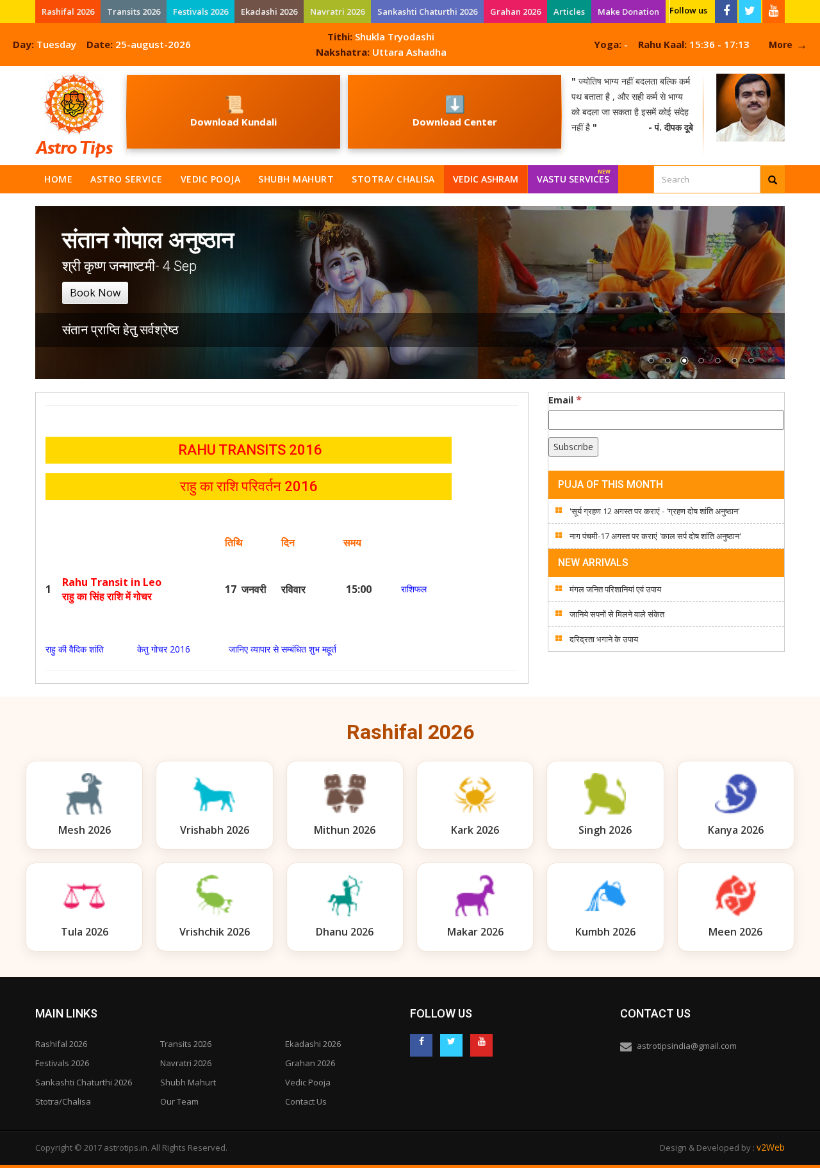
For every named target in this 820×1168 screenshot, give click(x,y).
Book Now (95, 293)
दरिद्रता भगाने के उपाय (604, 639)
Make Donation (628, 11)
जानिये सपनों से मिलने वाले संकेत (617, 614)
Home (58, 179)
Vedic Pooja (211, 179)
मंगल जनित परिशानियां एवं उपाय (615, 589)
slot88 (13, 73)
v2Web (771, 1147)
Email (565, 400)
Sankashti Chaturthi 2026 (427, 11)
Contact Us (306, 1101)
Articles (569, 11)
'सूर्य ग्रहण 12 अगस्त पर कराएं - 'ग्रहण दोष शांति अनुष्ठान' (655, 511)
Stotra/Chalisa (63, 1101)
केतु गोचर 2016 (163, 649)
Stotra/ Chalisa (393, 179)
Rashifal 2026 (68, 11)
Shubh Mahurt (296, 179)
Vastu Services (574, 176)
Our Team (179, 1101)
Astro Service (126, 179)
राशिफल (414, 589)
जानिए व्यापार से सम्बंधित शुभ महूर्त (282, 649)
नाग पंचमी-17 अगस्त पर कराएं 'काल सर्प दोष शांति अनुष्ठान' (655, 536)
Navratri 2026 (337, 11)
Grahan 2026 (515, 11)
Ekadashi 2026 (269, 11)
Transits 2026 (133, 11)
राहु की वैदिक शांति (74, 649)
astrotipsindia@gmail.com (687, 1045)
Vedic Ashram (485, 179)
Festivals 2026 (200, 11)
